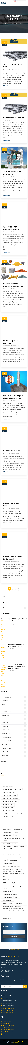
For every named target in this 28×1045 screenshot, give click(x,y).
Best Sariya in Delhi (7, 789)
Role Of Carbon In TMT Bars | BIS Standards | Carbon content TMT (13, 847)
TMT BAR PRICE (7, 891)
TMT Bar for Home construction (10, 876)
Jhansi (16, 835)
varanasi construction (8, 903)
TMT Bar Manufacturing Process (10, 882)
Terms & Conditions (8, 1025)
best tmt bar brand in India (9, 792)
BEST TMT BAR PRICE (8, 810)
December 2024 (14, 708)
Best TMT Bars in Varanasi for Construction (13, 558)
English (18, 1)
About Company (7, 1021)
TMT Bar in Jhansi (7, 879)
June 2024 (14, 719)
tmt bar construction (7, 863)
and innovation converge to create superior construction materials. (13, 785)
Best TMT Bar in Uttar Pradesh (11, 505)
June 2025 (14, 704)
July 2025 (14, 700)
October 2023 (14, 744)
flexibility (17, 832)
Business (14, 607)
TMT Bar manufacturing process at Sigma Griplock (12, 887)
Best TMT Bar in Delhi (8, 804)
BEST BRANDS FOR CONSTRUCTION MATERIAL (13, 285)
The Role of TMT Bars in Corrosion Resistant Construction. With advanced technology (13, 856)
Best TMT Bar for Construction (10, 801)
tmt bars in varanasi (7, 897)
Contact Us (5, 1027)
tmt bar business (13, 860)
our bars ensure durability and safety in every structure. (13, 839)
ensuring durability (7, 832)
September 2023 (14, 748)
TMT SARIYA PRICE (8, 900)
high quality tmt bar (7, 835)
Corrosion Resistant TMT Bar (9, 826)
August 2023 (14, 751)
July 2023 (14, 755)
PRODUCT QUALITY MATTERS (10, 342)
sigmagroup (7, 69)
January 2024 (14, 733)
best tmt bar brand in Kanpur (9, 795)
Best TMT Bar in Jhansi (11, 451)
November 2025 (14, 697)
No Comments (16, 69)
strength (4, 851)
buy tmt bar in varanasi (8, 820)
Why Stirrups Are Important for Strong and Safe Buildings (16, 645)
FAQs (4, 1034)
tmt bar (4, 860)
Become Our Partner (8, 1008)
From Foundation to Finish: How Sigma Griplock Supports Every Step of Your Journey (16, 666)
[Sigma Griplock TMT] (3, 2)
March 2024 (14, 726)
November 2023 (14, 740)
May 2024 (14, 722)
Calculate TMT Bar (7, 1012)
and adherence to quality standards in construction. (11, 779)
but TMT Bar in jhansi (8, 816)
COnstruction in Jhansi (8, 823)
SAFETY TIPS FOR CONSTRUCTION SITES (12, 228)
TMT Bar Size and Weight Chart (12, 65)
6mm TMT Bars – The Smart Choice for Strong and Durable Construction (17, 620)
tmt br (16, 897)
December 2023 (14, 737)
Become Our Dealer (8, 1030)
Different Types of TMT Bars (13, 117)
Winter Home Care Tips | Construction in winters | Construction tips (14, 917)
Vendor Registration (8, 1032)
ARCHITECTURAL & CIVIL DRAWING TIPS (13, 173)
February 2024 (14, 730)
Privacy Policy (6, 1023)
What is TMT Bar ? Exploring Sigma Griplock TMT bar (13, 397)
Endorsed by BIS (18, 829)
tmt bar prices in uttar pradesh (10, 894)
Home (6, 23)
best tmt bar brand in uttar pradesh (11, 798)
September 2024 (14, 711)
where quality (19, 903)
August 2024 (14, 715)
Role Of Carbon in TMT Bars (9, 843)
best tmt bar (18, 789)
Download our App (7, 1010)
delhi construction (7, 829)
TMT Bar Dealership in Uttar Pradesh (11, 866)
